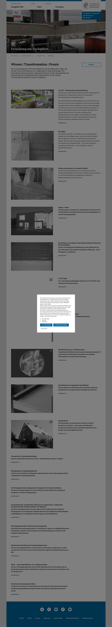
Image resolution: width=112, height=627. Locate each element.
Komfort (44, 320)
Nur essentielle (45, 318)
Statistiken (44, 321)
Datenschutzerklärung (50, 316)
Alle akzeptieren (46, 325)
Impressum (44, 328)
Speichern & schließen (61, 325)
